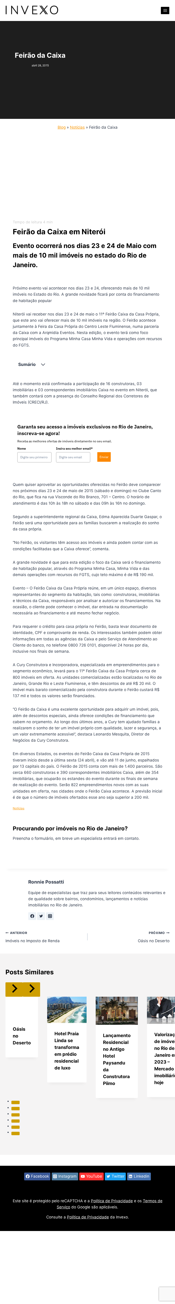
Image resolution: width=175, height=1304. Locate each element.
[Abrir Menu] (165, 10)
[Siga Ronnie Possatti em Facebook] (32, 916)
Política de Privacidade (112, 1201)
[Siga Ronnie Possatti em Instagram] (50, 916)
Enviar (104, 457)
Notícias (77, 127)
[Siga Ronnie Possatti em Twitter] (41, 916)
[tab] (15, 1102)
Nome (21, 448)
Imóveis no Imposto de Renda (32, 937)
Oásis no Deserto (154, 937)
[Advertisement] (87, 179)
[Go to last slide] (14, 989)
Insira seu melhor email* (74, 448)
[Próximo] (31, 989)
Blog (62, 127)
